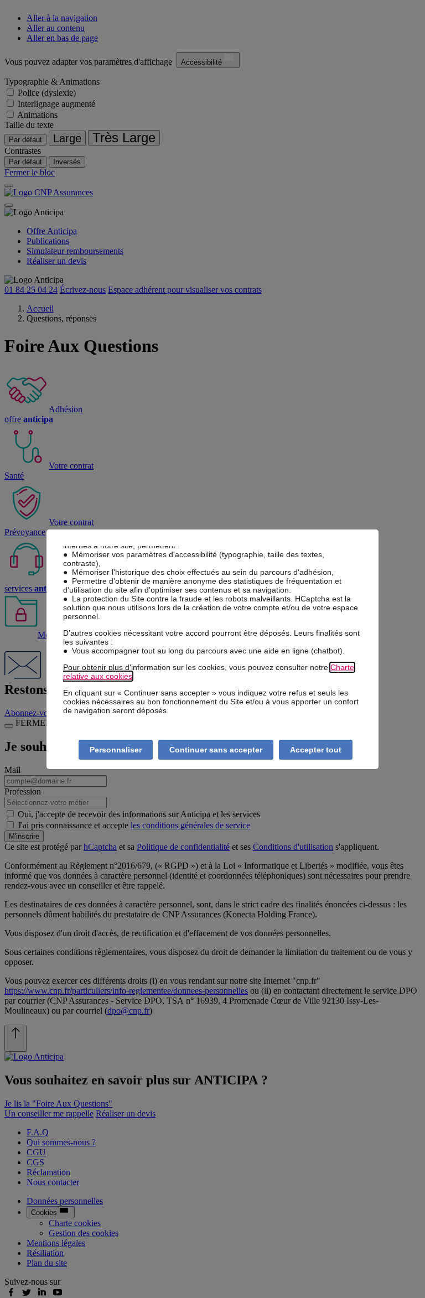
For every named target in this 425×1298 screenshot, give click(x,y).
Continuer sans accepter (215, 749)
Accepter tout (315, 749)
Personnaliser (116, 749)
